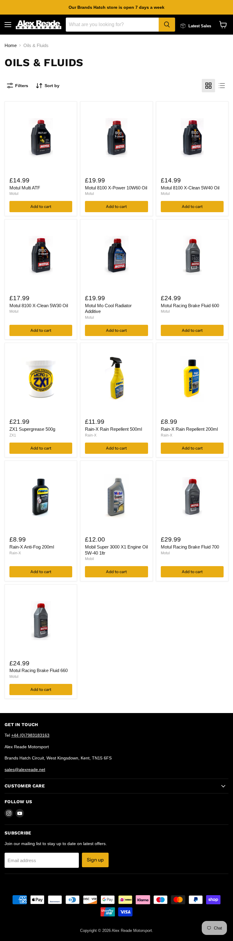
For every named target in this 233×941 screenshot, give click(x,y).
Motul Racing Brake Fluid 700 (190, 546)
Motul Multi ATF (24, 187)
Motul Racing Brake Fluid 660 (38, 670)
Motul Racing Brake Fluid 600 (190, 305)
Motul (14, 194)
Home (11, 45)
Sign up (95, 860)
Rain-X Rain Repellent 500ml (113, 429)
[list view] (221, 85)
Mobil (89, 559)
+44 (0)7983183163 (30, 735)
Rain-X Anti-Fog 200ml (31, 546)
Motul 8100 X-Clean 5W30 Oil (38, 305)
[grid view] (208, 85)
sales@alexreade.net (25, 769)
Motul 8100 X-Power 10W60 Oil (116, 187)
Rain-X (90, 435)
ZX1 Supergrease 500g (32, 429)
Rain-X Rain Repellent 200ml (189, 429)
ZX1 (12, 435)
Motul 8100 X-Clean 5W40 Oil (190, 187)
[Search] (167, 25)
